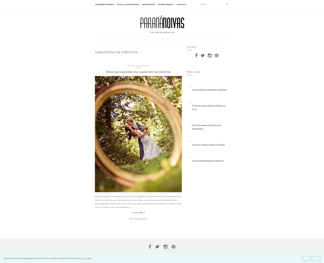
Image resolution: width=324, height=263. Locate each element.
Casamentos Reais (104, 4)
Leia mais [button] (87, 258)
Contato (181, 4)
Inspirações (148, 4)
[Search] (227, 4)
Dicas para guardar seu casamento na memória (138, 72)
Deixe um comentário (138, 219)
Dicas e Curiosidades (128, 4)
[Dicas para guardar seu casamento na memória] (138, 134)
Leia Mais (138, 213)
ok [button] (311, 258)
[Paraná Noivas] (162, 21)
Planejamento (166, 4)
